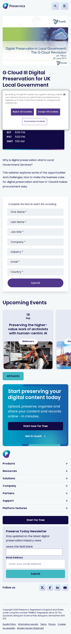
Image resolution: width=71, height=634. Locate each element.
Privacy (52, 624)
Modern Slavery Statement (30, 628)
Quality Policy (9, 624)
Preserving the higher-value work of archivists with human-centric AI (28, 329)
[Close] (64, 94)
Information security (28, 624)
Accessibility (9, 628)
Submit (35, 574)
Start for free (36, 520)
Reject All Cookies (22, 112)
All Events (13, 376)
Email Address (14, 557)
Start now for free (35, 426)
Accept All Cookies (48, 112)
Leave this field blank (19, 546)
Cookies (62, 624)
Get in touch (33, 436)
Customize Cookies (34, 121)
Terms (43, 624)
